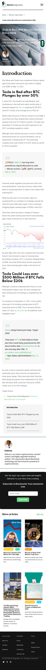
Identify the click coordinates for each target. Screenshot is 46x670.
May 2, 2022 (10, 172)
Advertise (5, 649)
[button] (42, 5)
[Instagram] (10, 662)
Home (4, 15)
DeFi (39, 602)
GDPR (33, 643)
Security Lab (20, 654)
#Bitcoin (18, 162)
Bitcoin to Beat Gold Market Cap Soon (32, 553)
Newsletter (20, 645)
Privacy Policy (35, 647)
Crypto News (18, 15)
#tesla (7, 330)
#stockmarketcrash (29, 346)
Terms (33, 651)
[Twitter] (3, 662)
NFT (17, 549)
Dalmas (5, 59)
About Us (5, 640)
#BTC (16, 340)
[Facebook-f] (7, 662)
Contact (4, 645)
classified (20, 311)
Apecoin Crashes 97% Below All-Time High (12, 553)
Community (20, 649)
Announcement (10, 602)
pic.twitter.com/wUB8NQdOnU (18, 352)
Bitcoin (11, 15)
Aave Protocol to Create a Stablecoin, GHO (33, 607)
